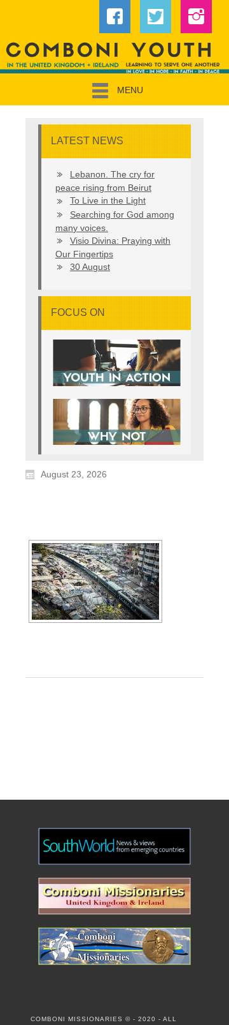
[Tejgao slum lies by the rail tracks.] (95, 581)
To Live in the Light (108, 200)
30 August (90, 267)
